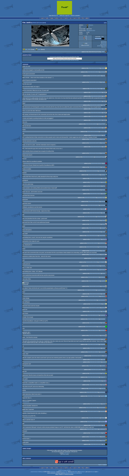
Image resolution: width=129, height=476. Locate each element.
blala (103, 311)
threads (77, 60)
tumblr (68, 60)
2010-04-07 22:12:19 (95, 311)
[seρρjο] (106, 228)
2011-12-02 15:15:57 (91, 407)
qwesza (103, 201)
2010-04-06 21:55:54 (95, 304)
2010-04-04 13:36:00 (95, 105)
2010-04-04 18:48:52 (93, 201)
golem (103, 436)
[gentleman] (106, 392)
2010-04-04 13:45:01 (96, 120)
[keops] (106, 139)
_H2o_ (103, 52)
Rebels (35, 22)
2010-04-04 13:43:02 (96, 112)
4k (88, 27)
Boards (66, 18)
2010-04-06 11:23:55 (94, 286)
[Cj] (106, 163)
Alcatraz (40, 22)
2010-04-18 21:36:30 (95, 381)
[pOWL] (36, 49)
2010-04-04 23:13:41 (94, 228)
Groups (51, 18)
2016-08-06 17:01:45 (94, 436)
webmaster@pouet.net (71, 473)
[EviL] (106, 182)
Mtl (104, 92)
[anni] (106, 404)
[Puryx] (106, 373)
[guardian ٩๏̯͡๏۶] (106, 197)
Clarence (102, 315)
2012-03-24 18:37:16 (93, 411)
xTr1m (103, 440)
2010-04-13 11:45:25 (95, 373)
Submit (86, 18)
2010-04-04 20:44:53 (90, 216)
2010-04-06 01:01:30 (94, 281)
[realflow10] (106, 429)
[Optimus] (106, 277)
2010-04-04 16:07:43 (94, 174)
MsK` (57, 15)
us (70, 15)
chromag (102, 205)
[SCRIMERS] (106, 262)
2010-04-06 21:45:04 (91, 300)
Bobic (103, 224)
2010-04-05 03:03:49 (95, 232)
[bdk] (106, 381)
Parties (56, 18)
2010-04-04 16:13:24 (95, 178)
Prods (46, 18)
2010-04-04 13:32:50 (96, 101)
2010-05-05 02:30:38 (92, 392)
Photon (103, 418)
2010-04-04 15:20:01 (88, 157)
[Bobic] (106, 224)
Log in (42, 18)
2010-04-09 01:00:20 (94, 323)
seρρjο (103, 228)
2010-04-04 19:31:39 (95, 213)
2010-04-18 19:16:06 (93, 377)
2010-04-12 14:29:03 (95, 362)
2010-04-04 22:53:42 (94, 224)
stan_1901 (28, 49)
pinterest (64, 60)
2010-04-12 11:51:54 (95, 348)
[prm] (106, 304)
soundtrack (103, 44)
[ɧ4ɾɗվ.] (106, 335)
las (104, 425)
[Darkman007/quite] (106, 157)
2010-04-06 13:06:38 (95, 294)
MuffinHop (102, 243)
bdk (104, 381)
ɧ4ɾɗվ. (103, 335)
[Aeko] (106, 273)
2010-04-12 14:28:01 (95, 359)
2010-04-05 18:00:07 (92, 269)
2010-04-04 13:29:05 (96, 96)
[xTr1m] (106, 440)
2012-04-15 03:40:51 (94, 418)
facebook (56, 60)
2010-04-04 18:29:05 (90, 197)
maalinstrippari (101, 290)
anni (104, 404)
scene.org (64, 471)
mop (104, 209)
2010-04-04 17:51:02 (95, 193)
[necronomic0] (106, 300)
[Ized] (106, 75)
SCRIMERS (102, 262)
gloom (103, 254)
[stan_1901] (24, 49)
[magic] (106, 82)
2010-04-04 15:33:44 (92, 171)
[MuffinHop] (106, 243)
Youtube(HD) (25, 402)
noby (103, 178)
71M (104, 105)
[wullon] (106, 366)
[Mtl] (106, 92)
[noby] (106, 178)
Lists (70, 18)
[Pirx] (106, 433)
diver (103, 88)
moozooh (102, 411)
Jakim (103, 250)
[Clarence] (106, 315)
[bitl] (106, 96)
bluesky (73, 60)
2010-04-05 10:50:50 (92, 243)
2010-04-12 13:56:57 (93, 352)
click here (66, 453)
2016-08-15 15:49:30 (94, 440)
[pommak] (106, 72)
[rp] (106, 355)
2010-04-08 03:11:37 (93, 315)
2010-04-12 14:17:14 (96, 355)
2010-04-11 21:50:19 (95, 339)
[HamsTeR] (102, 235)
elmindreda (102, 171)
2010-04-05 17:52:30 (91, 262)
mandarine (53, 471)
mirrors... (104, 47)
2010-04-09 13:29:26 (91, 326)
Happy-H (102, 377)
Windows (90, 25)
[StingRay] (106, 344)
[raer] (106, 339)
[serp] (106, 362)
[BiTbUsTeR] (106, 247)
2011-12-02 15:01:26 (95, 404)
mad (104, 193)
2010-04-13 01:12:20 (94, 366)
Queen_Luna (101, 326)
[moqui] (106, 286)
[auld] (106, 359)
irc (97, 471)
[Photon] (106, 418)
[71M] (106, 105)
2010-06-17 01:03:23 (93, 396)
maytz (103, 384)
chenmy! (103, 330)
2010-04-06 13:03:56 (90, 290)
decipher (102, 319)
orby (104, 239)
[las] (106, 425)
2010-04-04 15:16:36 (94, 153)
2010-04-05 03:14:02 (92, 235)
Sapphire (102, 396)
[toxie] (106, 348)
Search (75, 18)
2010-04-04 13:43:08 (96, 116)
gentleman (102, 392)
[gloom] (106, 254)
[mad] (106, 193)
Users (61, 18)
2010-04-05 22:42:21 (95, 273)
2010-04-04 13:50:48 (93, 131)
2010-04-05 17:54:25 (94, 266)
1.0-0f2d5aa (39, 471)
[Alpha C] (106, 296)
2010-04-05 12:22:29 (94, 250)
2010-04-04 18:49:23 (93, 205)
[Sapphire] (106, 396)
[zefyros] (106, 68)
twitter (60, 60)
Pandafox (102, 421)
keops (103, 139)
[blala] (106, 311)
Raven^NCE (102, 124)
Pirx (104, 433)
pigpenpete (102, 269)
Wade (103, 190)
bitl (104, 96)
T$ (104, 135)
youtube (104, 45)
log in (99, 464)
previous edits (64, 454)
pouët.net (33, 471)
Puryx (103, 373)
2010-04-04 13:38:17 (96, 109)
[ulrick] (106, 232)
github (80, 473)
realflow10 (102, 429)
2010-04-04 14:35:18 (94, 139)
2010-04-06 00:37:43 (93, 277)
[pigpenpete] (106, 269)
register (105, 464)
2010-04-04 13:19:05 (96, 92)
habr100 (103, 352)
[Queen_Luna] (106, 326)
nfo (105, 22)
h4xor (103, 167)
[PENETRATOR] (106, 216)
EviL (104, 182)
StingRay (102, 344)
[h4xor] (106, 167)
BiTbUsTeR (102, 247)
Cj (104, 163)
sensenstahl (102, 407)
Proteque (102, 131)
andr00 (103, 281)
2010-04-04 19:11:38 (95, 209)
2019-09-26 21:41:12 (96, 444)
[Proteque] (106, 131)
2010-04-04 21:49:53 (94, 220)
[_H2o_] (106, 52)
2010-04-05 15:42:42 (96, 258)
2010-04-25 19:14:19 (94, 388)
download (103, 41)
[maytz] (106, 384)
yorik (104, 213)
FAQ (82, 18)
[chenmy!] (106, 330)
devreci (103, 266)
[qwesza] (106, 201)
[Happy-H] (106, 377)
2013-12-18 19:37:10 (95, 433)
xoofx (103, 294)
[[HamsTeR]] (106, 235)
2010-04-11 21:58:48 (93, 344)
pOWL (39, 49)
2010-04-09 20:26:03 (93, 330)
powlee (103, 174)
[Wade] (106, 190)
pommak (103, 72)
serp (104, 362)
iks (104, 369)
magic (103, 82)
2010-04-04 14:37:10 (94, 143)
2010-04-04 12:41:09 (94, 82)
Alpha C (103, 296)
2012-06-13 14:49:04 (92, 421)
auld (104, 359)
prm (104, 304)
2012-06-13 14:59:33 (96, 425)
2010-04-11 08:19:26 (94, 335)
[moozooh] (106, 411)
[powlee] (106, 174)
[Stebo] (106, 220)
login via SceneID (67, 462)
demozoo (104, 43)
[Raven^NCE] (106, 124)
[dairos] (106, 307)
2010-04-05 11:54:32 (92, 247)
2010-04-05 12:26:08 (94, 254)
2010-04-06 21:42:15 (93, 296)
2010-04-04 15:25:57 (96, 163)
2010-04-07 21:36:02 (94, 307)
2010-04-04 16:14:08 (95, 182)
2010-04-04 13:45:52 (91, 124)
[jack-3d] (106, 388)
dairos (103, 307)
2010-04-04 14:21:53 (96, 135)
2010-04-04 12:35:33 (93, 72)
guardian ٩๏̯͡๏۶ (101, 197)
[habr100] (106, 352)
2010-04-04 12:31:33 (94, 68)
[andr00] (106, 281)
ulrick (103, 232)
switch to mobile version (64, 470)
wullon (103, 366)
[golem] (106, 436)
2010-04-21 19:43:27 (94, 384)
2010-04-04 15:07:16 (96, 146)
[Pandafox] (106, 421)
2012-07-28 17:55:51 (92, 429)
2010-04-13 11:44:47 (96, 369)
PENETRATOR (101, 216)
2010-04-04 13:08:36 (95, 88)
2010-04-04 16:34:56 (95, 186)
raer (104, 339)
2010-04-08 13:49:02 (93, 319)
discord (93, 471)
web (44, 22)
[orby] (106, 239)
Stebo (103, 220)
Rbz (104, 186)
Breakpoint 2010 (91, 30)
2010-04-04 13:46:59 (96, 128)
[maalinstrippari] (106, 290)
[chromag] (106, 205)
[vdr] (106, 444)
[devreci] (106, 266)
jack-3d (103, 388)
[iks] (106, 369)
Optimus (103, 277)
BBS (79, 18)
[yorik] (106, 213)
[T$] (106, 135)
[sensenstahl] (106, 407)
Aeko (103, 273)
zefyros (103, 68)
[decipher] (106, 319)
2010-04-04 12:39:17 (95, 75)
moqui (103, 286)
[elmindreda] (106, 171)
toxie (104, 348)
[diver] (106, 88)
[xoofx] (106, 294)
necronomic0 (101, 300)
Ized (104, 75)
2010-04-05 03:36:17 (95, 239)
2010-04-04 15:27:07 (94, 167)
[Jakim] (106, 250)
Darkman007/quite (100, 157)
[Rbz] (106, 186)
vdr (104, 444)
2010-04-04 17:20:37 (94, 190)
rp (104, 355)
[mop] (106, 209)
